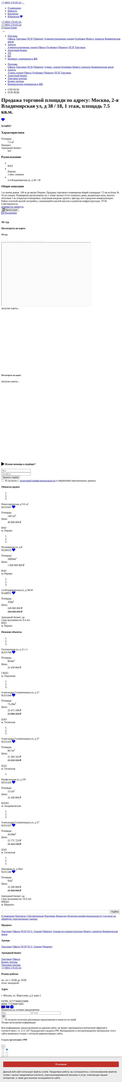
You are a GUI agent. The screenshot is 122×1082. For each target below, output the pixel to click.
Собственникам (35, 916)
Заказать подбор (11, 477)
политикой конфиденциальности (38, 480)
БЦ (9, 56)
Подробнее (10, 213)
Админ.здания (15, 72)
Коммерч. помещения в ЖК (22, 58)
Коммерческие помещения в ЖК (25, 84)
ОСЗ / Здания (34, 931)
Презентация (11, 210)
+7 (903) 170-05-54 (11, 2)
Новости (12, 11)
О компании (14, 8)
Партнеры (49, 916)
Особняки (80, 38)
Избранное (14, 16)
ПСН (30, 38)
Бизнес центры (16, 81)
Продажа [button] (12, 36)
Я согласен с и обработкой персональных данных (50, 480)
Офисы (11, 38)
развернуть (7, 206)
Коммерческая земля (102, 67)
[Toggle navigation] (23, 3)
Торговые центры (17, 78)
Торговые (21, 38)
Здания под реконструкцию (68, 931)
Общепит (38, 38)
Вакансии (61, 916)
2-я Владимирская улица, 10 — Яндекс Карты (25, 241)
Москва (4, 241)
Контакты (13, 13)
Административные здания (59, 38)
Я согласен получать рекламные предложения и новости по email (40, 1019)
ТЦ (9, 53)
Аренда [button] (12, 44)
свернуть (19, 206)
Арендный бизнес (17, 50)
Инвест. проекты (95, 38)
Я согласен (61, 1064)
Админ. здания (52, 67)
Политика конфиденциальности (84, 916)
